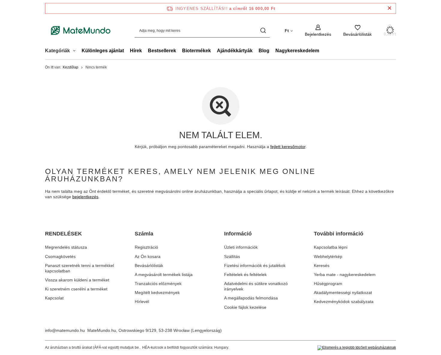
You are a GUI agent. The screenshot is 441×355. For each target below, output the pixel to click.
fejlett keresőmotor (287, 146)
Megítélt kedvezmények (157, 292)
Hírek (136, 50)
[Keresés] (263, 30)
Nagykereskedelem (297, 50)
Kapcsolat (54, 298)
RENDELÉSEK (63, 234)
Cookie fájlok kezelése (245, 307)
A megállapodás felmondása (251, 298)
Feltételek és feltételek (245, 274)
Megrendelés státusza (66, 247)
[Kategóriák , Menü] (76, 51)
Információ (238, 234)
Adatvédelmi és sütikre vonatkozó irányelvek (256, 286)
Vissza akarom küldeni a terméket (77, 280)
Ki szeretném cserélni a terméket (76, 289)
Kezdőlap (70, 67)
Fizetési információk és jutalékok (255, 265)
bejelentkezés (85, 196)
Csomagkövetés (60, 256)
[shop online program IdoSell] (356, 347)
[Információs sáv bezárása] (389, 8)
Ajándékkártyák (235, 50)
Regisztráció (146, 247)
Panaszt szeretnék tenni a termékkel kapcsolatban (79, 268)
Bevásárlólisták (149, 265)
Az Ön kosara (147, 256)
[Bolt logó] (81, 30)
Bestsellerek (162, 50)
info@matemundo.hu (65, 330)
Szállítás (232, 256)
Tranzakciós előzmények (158, 283)
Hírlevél (142, 301)
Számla (144, 234)
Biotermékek (196, 50)
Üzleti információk (241, 247)
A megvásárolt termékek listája (164, 274)
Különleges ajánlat (103, 50)
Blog (264, 50)
